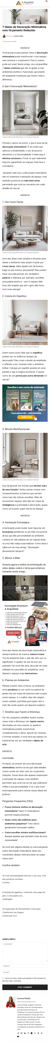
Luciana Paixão (18, 36)
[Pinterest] (22, 930)
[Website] (38, 1033)
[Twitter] (17, 930)
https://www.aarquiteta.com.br (26, 1002)
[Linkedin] (25, 1033)
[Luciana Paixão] (4, 36)
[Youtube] (18, 1036)
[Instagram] (21, 1033)
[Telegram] (31, 1033)
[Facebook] (12, 930)
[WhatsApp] (28, 930)
